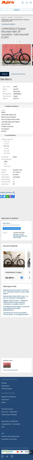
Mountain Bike (18, 17)
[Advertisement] (16, 207)
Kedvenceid (5, 399)
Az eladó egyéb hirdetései (12, 228)
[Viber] (10, 196)
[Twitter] (4, 196)
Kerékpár (10, 17)
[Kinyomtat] (19, 41)
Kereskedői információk (9, 439)
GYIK (2, 427)
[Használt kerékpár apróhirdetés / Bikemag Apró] (7, 4)
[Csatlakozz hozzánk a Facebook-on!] (2, 456)
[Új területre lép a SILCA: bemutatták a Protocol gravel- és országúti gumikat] (28, 314)
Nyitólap (3, 17)
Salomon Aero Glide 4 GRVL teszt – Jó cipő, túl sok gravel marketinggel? (15, 297)
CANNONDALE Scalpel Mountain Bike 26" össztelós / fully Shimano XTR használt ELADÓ (14, 272)
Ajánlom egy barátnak (18, 74)
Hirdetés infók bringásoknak (10, 436)
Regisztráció (5, 386)
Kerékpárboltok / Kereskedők (10, 424)
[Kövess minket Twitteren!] (7, 456)
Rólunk (3, 402)
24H (2, 433)
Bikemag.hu (4, 449)
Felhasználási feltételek (9, 414)
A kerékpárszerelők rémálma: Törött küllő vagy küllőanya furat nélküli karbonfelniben (16, 308)
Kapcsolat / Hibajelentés (9, 412)
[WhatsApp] (7, 196)
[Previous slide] (1, 55)
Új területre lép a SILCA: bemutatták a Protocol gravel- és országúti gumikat (15, 313)
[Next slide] (31, 55)
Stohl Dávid (6, 223)
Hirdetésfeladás (6, 389)
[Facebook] (1, 196)
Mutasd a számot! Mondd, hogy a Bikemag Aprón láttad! (20, 236)
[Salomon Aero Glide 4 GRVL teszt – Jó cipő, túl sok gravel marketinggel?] (25, 298)
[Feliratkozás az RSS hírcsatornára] (12, 456)
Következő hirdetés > (9, 24)
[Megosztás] (13, 196)
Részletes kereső (7, 409)
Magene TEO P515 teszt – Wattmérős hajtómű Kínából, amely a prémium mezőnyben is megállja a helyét (15, 302)
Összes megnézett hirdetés (10, 370)
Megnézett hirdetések (8, 397)
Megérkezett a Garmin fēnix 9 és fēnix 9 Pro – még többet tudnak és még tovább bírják (16, 291)
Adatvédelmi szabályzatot (9, 421)
